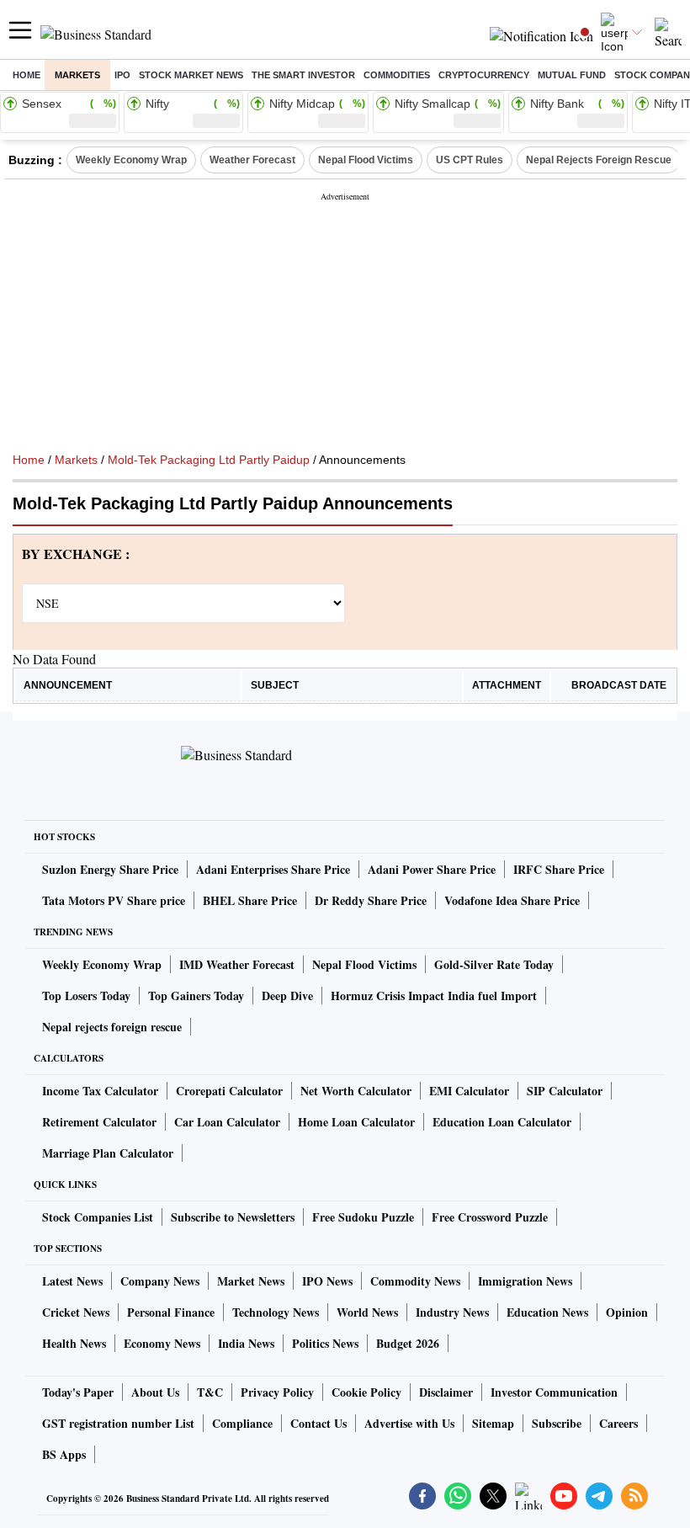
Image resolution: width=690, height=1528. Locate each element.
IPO (122, 75)
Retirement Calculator (99, 1122)
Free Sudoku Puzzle (363, 1217)
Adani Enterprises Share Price (273, 869)
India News (246, 1343)
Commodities (397, 75)
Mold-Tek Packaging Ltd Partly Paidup (209, 459)
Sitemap (493, 1423)
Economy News (162, 1343)
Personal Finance (171, 1312)
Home (26, 75)
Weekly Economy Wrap (131, 160)
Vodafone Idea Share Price (512, 900)
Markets (77, 75)
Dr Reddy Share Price (371, 900)
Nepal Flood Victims (365, 160)
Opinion (627, 1312)
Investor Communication (554, 1392)
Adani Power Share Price (432, 869)
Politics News (325, 1343)
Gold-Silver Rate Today (494, 964)
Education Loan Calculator (502, 1122)
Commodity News (415, 1281)
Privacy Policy (277, 1392)
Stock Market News (191, 75)
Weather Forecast (252, 160)
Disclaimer (446, 1392)
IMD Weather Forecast (237, 964)
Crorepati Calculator (229, 1090)
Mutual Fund (572, 75)
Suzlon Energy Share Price (110, 869)
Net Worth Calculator (355, 1090)
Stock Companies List (97, 1217)
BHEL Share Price (250, 900)
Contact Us (318, 1423)
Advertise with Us (409, 1423)
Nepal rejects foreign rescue (112, 1027)
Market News (250, 1281)
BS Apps (64, 1454)
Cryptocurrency (483, 75)
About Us (155, 1392)
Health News (74, 1343)
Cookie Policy (366, 1392)
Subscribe (556, 1423)
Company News (159, 1281)
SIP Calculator (564, 1090)
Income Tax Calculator (100, 1090)
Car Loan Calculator (227, 1122)
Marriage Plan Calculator (107, 1153)
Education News (547, 1312)
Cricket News (75, 1312)
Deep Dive (287, 995)
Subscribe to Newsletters (233, 1217)
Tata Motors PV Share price (113, 900)
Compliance (242, 1423)
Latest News (72, 1281)
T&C (210, 1392)
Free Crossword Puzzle (490, 1217)
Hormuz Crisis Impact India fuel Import (434, 995)
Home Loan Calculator (356, 1122)
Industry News (452, 1312)
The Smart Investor (303, 75)
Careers (618, 1423)
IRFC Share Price (558, 869)
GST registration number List (118, 1423)
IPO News (327, 1281)
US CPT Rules (469, 160)
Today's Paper (78, 1392)
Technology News (275, 1312)
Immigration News (525, 1281)
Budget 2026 (407, 1343)
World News (367, 1312)
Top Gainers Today (196, 995)
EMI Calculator (469, 1090)
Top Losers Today (86, 995)
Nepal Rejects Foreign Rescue (598, 160)
